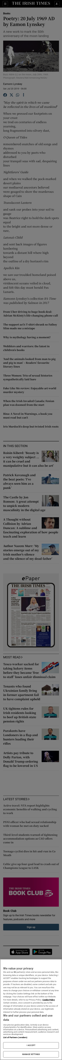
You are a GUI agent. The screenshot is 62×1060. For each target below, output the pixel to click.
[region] (31, 1009)
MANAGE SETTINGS (31, 1054)
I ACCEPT (31, 1045)
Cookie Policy (48, 1000)
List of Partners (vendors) (15, 1037)
